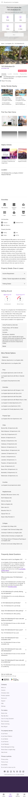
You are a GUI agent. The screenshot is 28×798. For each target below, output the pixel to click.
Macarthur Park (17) (6, 510)
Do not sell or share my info (8, 767)
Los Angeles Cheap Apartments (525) (10, 380)
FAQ (2, 703)
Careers (3, 690)
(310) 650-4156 (5, 68)
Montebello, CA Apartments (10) (9, 472)
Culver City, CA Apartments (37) (9, 434)
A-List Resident (5, 744)
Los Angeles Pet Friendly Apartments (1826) (12, 409)
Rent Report (4, 726)
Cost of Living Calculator (7, 718)
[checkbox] (7, 18)
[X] (14, 771)
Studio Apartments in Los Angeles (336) (11, 363)
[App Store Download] (5, 679)
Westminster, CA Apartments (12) (9, 475)
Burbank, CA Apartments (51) (8, 437)
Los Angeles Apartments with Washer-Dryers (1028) (14, 399)
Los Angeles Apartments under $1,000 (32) (12, 372)
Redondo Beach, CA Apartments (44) (10, 450)
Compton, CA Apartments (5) (8, 456)
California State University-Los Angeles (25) (12, 536)
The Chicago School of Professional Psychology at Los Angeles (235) (13, 539)
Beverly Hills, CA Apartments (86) (9, 428)
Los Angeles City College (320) (8, 526)
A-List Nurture (4, 741)
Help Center (4, 752)
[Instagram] (20, 771)
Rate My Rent (4, 716)
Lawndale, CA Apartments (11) (8, 460)
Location (10, 74)
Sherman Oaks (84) (6, 501)
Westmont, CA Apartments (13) (9, 447)
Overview (4, 74)
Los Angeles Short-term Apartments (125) (11, 418)
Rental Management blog (7, 747)
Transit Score (19, 294)
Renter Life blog (5, 724)
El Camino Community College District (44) (11, 544)
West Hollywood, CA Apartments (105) (10, 431)
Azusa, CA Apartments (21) (8, 466)
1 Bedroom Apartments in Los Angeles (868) (12, 360)
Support (3, 701)
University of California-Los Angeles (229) (11, 532)
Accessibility (4, 764)
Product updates (5, 695)
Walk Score (7, 294)
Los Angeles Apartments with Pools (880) (11, 396)
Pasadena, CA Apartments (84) (9, 463)
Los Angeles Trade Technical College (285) (11, 529)
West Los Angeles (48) (6, 504)
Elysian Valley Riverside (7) (8, 517)
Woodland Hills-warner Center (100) (10, 494)
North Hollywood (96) (6, 498)
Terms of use (4, 762)
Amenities (15, 74)
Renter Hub (4, 713)
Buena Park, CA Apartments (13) (9, 469)
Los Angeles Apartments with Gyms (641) (11, 393)
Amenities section (12, 586)
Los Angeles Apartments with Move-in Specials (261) (12, 376)
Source (4, 346)
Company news (5, 693)
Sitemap (3, 706)
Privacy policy (4, 759)
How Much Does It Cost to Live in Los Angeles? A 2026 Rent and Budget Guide (9, 161)
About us (3, 687)
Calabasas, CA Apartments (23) (9, 444)
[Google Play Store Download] (15, 679)
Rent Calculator (5, 721)
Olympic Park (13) (5, 513)
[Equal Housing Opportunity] (5, 771)
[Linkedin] (8, 771)
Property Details (24, 74)
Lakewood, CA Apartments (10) (9, 453)
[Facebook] (11, 771)
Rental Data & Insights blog (8, 749)
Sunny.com (4, 698)
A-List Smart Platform (6, 736)
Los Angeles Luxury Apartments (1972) (11, 406)
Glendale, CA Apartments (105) (9, 440)
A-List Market (4, 739)
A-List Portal (4, 733)
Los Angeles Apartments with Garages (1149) (12, 390)
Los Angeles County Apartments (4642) (11, 485)
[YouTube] (17, 771)
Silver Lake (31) (5, 507)
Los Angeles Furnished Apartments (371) (11, 403)
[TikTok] (23, 771)
